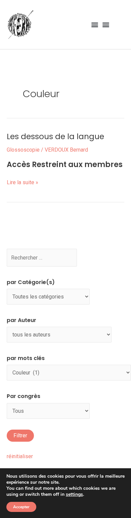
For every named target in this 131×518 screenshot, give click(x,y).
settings (74, 494)
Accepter (21, 507)
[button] (94, 24)
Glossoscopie (23, 150)
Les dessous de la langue (55, 136)
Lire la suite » (22, 182)
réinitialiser (20, 456)
